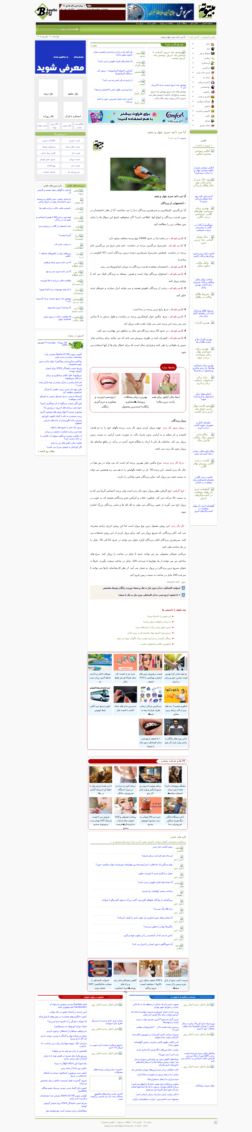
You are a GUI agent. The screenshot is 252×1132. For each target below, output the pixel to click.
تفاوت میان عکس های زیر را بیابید (66, 443)
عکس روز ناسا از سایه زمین (74, 1068)
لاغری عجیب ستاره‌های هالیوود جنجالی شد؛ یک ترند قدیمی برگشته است (107, 1096)
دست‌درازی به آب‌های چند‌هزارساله (163, 1079)
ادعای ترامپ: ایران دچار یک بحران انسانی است (157, 1094)
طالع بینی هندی (79, 126)
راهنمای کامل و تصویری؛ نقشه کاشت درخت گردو (203, 425)
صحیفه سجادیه (49, 172)
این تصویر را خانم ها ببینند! (159, 616)
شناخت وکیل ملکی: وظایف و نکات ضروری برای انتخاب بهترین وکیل (203, 283)
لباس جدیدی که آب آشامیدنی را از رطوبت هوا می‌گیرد (148, 935)
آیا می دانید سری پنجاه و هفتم (57, 262)
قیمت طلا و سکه (73, 147)
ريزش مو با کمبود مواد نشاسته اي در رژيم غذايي (149, 633)
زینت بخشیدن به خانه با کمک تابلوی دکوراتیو (62, 416)
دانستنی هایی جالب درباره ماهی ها (55, 208)
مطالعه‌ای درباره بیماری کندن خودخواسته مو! (66, 1110)
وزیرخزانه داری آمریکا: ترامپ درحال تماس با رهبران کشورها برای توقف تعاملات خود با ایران (198, 1026)
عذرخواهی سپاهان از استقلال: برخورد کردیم (67, 1031)
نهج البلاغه (51, 165)
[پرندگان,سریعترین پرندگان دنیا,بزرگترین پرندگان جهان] (138, 174)
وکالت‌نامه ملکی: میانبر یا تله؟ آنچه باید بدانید (203, 452)
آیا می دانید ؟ (193, 37)
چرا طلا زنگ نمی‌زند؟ (162, 909)
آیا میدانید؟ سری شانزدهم (59, 307)
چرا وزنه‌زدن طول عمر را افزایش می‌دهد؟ (113, 89)
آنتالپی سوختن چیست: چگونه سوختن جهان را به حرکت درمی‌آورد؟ (203, 170)
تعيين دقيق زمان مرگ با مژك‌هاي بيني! (153, 627)
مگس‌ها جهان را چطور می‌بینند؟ (158, 926)
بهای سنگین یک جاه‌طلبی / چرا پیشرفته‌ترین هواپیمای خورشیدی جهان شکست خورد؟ (134, 864)
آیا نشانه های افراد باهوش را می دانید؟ (115, 61)
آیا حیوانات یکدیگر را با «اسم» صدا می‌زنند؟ (67, 1021)
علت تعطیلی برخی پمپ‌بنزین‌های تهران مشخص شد (155, 1069)
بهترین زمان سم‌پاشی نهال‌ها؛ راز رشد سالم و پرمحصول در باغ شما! (203, 368)
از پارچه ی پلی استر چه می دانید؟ (117, 80)
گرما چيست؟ (65, 235)
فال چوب (67, 125)
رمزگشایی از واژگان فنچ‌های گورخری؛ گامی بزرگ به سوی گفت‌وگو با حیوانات (136, 900)
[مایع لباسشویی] (138, 116)
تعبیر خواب (42, 125)
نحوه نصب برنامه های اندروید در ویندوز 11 (63, 407)
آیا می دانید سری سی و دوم (58, 271)
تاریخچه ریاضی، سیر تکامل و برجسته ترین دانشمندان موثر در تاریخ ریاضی (54, 200)
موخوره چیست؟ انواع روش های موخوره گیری (61, 412)
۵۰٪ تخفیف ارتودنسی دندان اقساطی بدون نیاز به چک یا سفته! (149, 595)
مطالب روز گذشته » (46, 451)
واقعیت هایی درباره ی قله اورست (55, 280)
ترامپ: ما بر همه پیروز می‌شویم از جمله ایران (158, 1074)
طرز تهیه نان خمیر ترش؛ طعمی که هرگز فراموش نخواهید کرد (63, 390)
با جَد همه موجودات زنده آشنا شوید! (55, 289)
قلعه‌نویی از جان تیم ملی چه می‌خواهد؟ (69, 1051)
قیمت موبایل (74, 159)
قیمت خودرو (74, 140)
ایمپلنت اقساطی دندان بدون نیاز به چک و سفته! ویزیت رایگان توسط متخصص (141, 587)
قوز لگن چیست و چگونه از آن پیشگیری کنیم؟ (61, 403)
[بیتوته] (46, 19)
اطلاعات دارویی (48, 140)
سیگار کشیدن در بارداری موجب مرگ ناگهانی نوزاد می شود (144, 638)
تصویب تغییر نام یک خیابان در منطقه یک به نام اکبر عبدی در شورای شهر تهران (156, 1005)
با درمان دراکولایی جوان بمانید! (157, 621)
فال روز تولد (54, 126)
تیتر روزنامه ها (74, 172)
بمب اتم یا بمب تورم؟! (169, 1054)
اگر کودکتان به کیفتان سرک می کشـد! (64, 447)
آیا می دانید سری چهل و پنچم (167, 132)
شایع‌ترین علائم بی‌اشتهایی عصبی (156, 644)
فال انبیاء (48, 93)
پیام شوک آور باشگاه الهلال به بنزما (71, 1063)
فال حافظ (73, 93)
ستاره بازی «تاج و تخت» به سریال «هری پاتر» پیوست (107, 1022)
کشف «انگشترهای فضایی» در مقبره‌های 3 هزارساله (63, 1016)
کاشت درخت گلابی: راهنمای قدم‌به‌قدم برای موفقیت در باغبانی (203, 480)
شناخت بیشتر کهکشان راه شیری (157, 891)
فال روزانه (48, 116)
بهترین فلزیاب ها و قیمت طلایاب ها (203, 340)
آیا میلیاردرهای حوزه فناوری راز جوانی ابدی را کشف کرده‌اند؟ (144, 917)
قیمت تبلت (75, 165)
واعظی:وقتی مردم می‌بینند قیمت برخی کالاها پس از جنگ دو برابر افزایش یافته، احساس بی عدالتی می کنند (198, 1057)
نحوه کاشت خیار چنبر (162, 846)
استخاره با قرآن (73, 116)
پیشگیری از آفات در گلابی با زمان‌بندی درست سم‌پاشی (203, 227)
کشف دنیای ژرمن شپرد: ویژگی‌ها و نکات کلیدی (204, 254)
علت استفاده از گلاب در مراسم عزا (55, 226)
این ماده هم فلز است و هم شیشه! (157, 855)
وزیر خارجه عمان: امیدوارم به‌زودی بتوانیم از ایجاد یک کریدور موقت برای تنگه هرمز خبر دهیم (155, 1013)
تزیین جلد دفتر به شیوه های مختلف (66, 427)
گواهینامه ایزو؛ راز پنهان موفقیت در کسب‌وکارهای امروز (203, 508)
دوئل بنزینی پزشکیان (205, 1085)
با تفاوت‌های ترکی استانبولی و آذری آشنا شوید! (203, 396)
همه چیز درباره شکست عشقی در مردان (63, 431)
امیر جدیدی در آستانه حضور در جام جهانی (68, 1012)
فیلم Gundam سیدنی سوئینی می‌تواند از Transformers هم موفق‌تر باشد (68, 1005)
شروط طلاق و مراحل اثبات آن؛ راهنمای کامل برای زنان (203, 313)
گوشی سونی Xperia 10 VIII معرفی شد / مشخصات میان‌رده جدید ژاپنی (63, 355)
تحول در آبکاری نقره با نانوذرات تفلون (155, 873)
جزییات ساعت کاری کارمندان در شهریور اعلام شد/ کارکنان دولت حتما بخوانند (155, 1036)
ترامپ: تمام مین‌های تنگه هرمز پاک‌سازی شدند (157, 1049)
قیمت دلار (76, 153)
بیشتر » (94, 45)
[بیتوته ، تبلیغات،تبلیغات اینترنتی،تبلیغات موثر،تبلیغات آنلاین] (92, 12)
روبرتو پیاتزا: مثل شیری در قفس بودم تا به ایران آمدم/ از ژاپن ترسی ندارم (65, 1057)
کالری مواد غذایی (48, 153)
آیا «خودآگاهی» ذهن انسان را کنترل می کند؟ (152, 944)
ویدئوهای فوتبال (48, 147)
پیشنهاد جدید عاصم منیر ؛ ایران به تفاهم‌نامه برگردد (155, 1099)
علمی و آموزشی (208, 37)
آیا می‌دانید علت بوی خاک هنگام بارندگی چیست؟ (204, 199)
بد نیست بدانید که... (62, 244)
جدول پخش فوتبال (47, 159)
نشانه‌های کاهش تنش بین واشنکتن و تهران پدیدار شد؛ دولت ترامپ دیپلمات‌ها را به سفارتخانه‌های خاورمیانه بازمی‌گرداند (156, 1062)
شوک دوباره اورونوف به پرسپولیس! (70, 1026)
